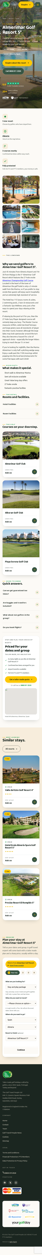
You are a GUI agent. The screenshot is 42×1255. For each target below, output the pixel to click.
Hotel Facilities (9, 404)
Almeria (5, 136)
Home (4, 18)
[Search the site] (15, 5)
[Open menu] (37, 4)
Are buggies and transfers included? (14, 604)
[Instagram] (16, 1182)
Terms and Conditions (10, 1153)
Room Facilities (9, 413)
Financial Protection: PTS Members (16, 1157)
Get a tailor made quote (19, 679)
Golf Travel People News (12, 1133)
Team (4, 1129)
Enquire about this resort (15, 63)
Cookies (5, 1137)
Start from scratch (17, 965)
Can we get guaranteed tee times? (15, 592)
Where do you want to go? (15, 1014)
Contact (5, 1125)
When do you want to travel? (16, 998)
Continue (21, 1050)
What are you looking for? (15, 981)
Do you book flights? (12, 627)
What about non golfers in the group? (16, 616)
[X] (10, 1182)
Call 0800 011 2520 (13, 71)
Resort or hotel (14, 1033)
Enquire (24, 5)
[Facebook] (4, 1182)
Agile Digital (13, 1241)
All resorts (9, 749)
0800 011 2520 (26, 685)
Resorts (11, 18)
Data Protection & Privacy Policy (14, 1161)
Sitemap (5, 1141)
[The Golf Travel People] (6, 5)
